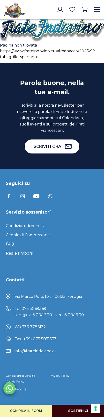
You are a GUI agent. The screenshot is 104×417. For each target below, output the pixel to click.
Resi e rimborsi (19, 253)
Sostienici (78, 411)
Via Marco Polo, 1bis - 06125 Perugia (48, 296)
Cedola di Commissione (28, 235)
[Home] (14, 9)
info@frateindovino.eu (36, 351)
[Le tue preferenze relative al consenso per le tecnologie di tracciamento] (95, 408)
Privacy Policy (59, 375)
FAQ (10, 244)
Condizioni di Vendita (20, 375)
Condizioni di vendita (25, 225)
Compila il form (26, 411)
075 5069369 (34, 308)
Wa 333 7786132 (30, 327)
